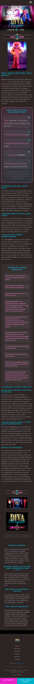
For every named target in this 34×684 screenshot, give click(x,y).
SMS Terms (26, 670)
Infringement (21, 671)
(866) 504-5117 (20, 663)
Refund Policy (14, 670)
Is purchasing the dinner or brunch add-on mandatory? (15, 286)
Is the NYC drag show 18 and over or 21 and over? (16, 347)
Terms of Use (7, 670)
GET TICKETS (8, 680)
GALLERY (17, 651)
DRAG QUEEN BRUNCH (17, 674)
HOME (17, 646)
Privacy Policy (20, 670)
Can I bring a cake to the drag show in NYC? (15, 355)
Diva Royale (4, 81)
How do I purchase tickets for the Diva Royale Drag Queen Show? (15, 277)
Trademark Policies (14, 671)
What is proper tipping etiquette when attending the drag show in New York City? (16, 364)
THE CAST (17, 657)
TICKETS (17, 654)
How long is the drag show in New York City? (15, 294)
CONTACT (17, 659)
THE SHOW (17, 648)
